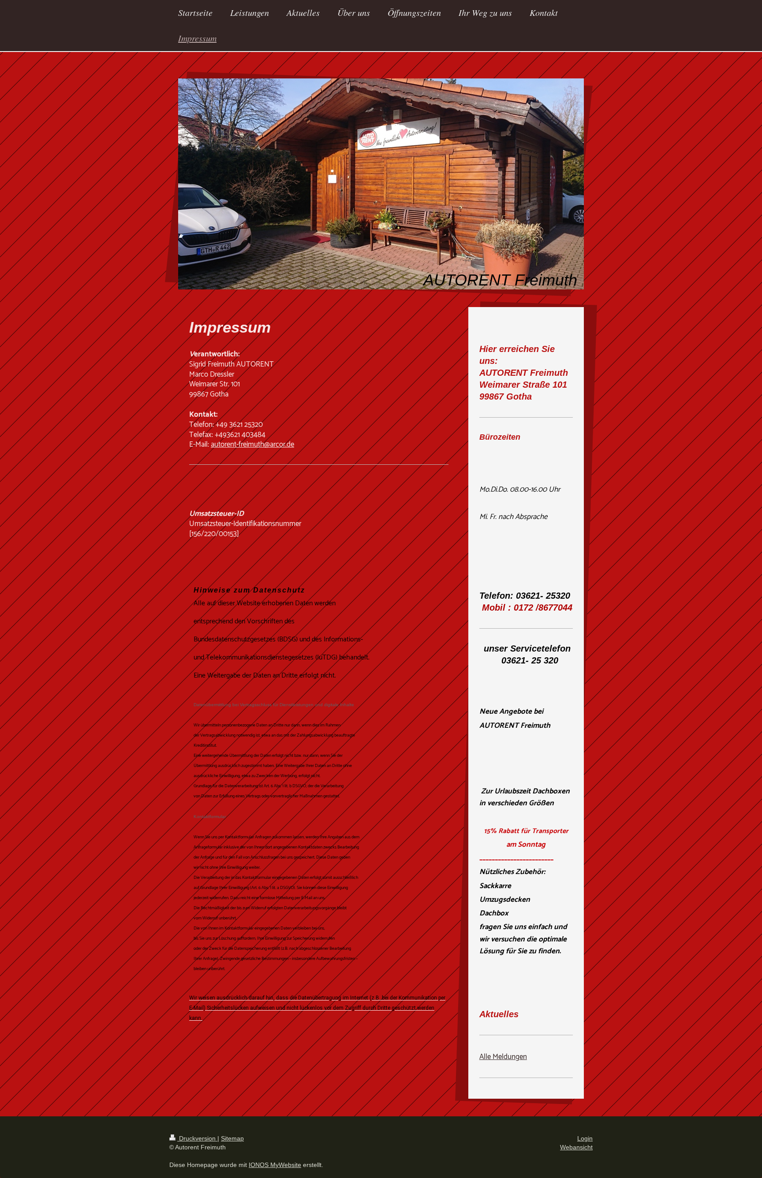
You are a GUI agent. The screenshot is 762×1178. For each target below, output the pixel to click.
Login (585, 1138)
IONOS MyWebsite (275, 1164)
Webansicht (576, 1147)
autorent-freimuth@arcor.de (252, 444)
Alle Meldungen (503, 1057)
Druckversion (197, 1138)
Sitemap (232, 1138)
